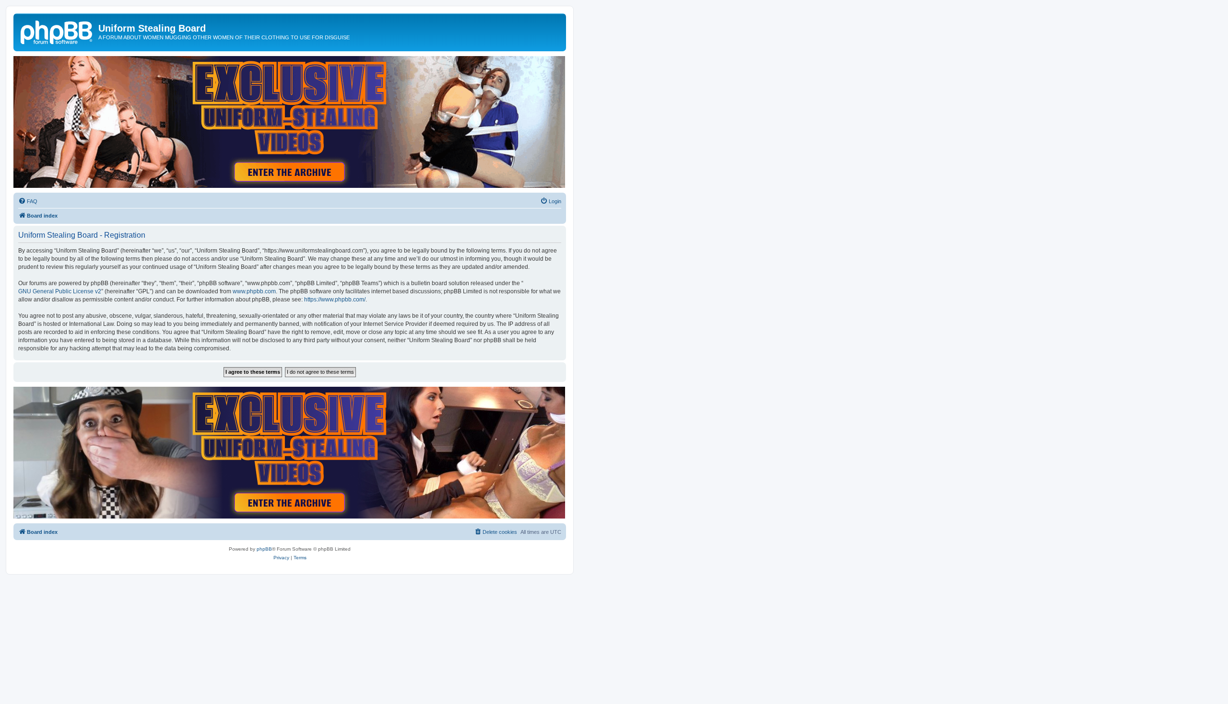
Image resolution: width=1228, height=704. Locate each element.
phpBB (264, 549)
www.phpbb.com (254, 291)
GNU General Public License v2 (59, 291)
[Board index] (57, 31)
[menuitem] (27, 201)
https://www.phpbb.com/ (335, 299)
